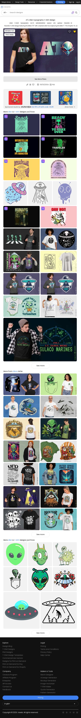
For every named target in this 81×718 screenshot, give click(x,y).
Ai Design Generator (48, 677)
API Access (7, 683)
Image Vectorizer (47, 683)
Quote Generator (47, 689)
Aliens (15, 371)
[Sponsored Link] (15, 98)
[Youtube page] (73, 712)
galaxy (60, 23)
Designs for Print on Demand (14, 661)
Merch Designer (46, 674)
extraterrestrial (40, 23)
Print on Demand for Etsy (13, 664)
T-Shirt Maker (45, 686)
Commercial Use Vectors (13, 658)
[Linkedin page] (77, 712)
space (49, 23)
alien (11, 23)
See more (40, 365)
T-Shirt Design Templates (13, 655)
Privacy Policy (46, 652)
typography (24, 23)
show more (69, 107)
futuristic (67, 23)
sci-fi (32, 23)
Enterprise (7, 680)
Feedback (7, 689)
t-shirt (17, 23)
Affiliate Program (9, 677)
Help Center (45, 655)
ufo (54, 23)
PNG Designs (8, 652)
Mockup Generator (48, 680)
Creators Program (10, 674)
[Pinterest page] (70, 712)
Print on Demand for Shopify (14, 667)
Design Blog (7, 646)
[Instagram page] (63, 712)
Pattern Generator (47, 692)
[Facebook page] (66, 712)
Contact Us (7, 686)
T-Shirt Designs (9, 649)
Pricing (43, 646)
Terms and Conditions (49, 649)
